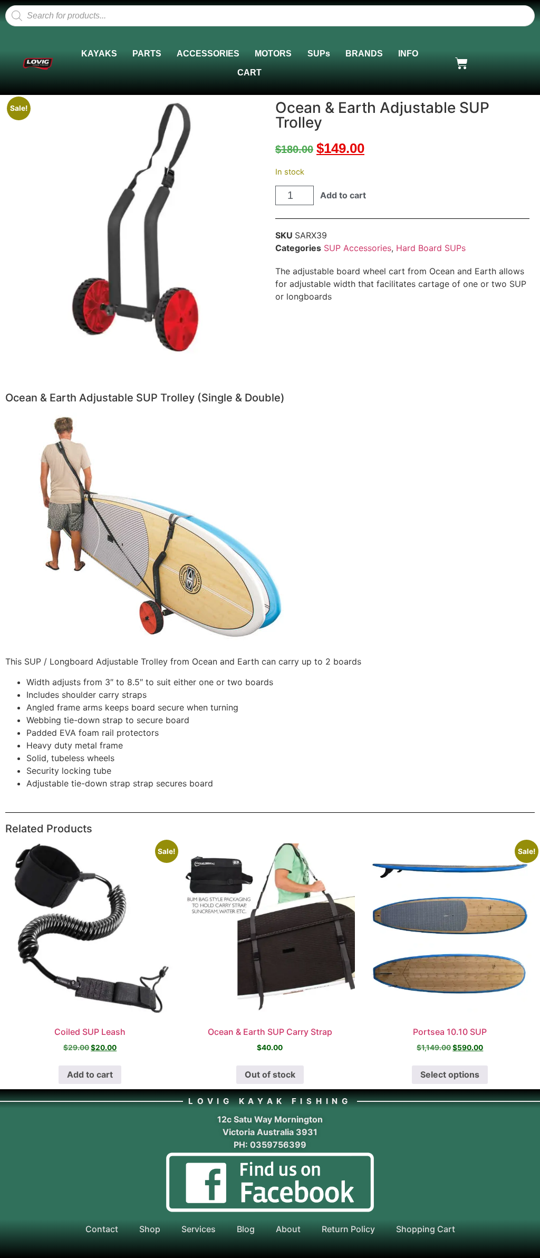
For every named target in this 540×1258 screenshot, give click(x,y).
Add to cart (343, 195)
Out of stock (270, 1074)
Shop (149, 1229)
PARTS (146, 53)
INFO (408, 53)
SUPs (318, 53)
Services (198, 1229)
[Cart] (461, 63)
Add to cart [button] (90, 1074)
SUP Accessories (357, 248)
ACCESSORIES (208, 53)
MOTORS (273, 53)
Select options (449, 1074)
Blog (246, 1229)
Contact (101, 1229)
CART (249, 72)
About (288, 1229)
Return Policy (348, 1229)
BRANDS (364, 53)
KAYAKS (99, 53)
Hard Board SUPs (431, 248)
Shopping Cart (425, 1229)
